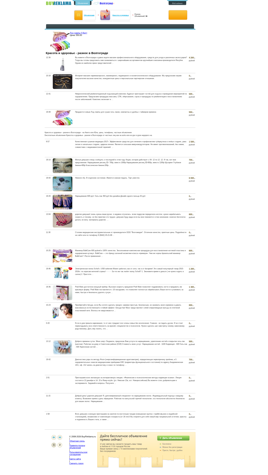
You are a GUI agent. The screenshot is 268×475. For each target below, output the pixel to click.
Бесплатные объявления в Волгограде (58, 3)
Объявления (82, 3)
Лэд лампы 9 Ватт (78, 33)
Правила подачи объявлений (77, 446)
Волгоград (106, 3)
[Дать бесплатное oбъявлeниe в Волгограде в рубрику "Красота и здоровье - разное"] (178, 15)
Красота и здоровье (121, 15)
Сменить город (76, 463)
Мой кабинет (177, 3)
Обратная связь (77, 441)
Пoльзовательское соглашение (78, 453)
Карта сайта (75, 459)
